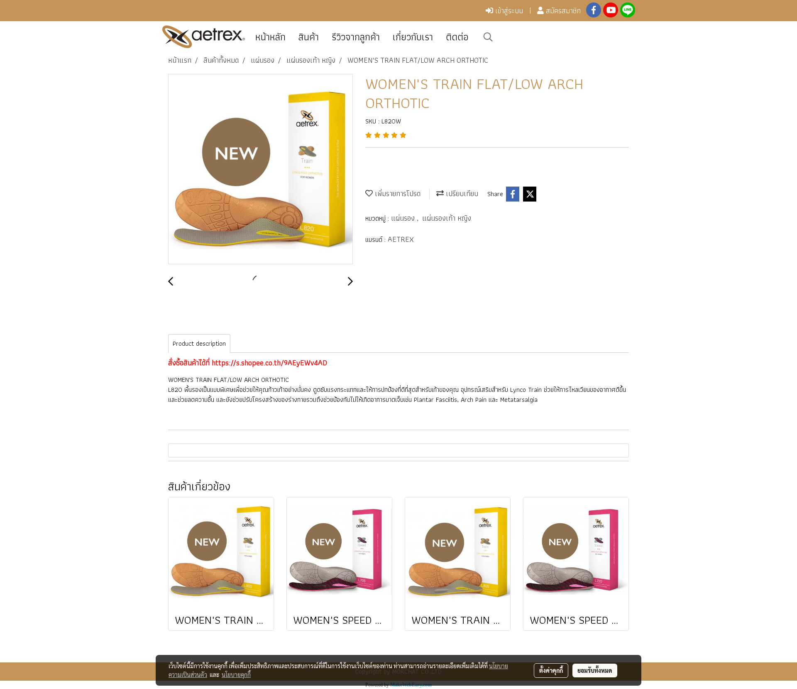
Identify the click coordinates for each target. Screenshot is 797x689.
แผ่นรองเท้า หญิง (446, 218)
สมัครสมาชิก (562, 11)
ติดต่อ (457, 37)
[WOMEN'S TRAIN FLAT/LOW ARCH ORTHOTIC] (260, 169)
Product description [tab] (199, 343)
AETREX (401, 239)
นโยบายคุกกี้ (236, 674)
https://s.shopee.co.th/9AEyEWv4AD (269, 363)
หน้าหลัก (270, 37)
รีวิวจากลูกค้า (356, 37)
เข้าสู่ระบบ (508, 11)
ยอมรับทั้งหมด (594, 670)
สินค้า (308, 37)
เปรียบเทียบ (461, 193)
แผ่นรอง (404, 218)
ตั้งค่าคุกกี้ (551, 670)
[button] (488, 37)
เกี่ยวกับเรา (413, 37)
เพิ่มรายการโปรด (397, 193)
